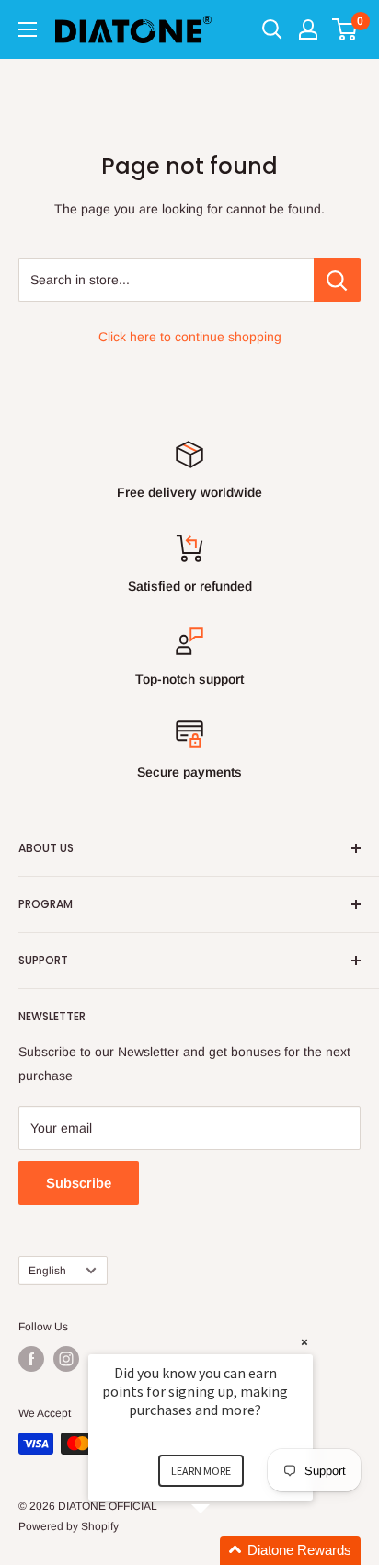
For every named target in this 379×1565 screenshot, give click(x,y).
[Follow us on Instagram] (66, 1359)
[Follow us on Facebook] (31, 1359)
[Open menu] (27, 29)
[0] (345, 29)
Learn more (201, 1471)
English (47, 1270)
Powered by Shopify (68, 1526)
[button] (223, 1550)
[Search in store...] (337, 280)
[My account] (308, 29)
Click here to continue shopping (189, 336)
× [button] (304, 1342)
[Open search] (272, 29)
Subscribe (78, 1183)
